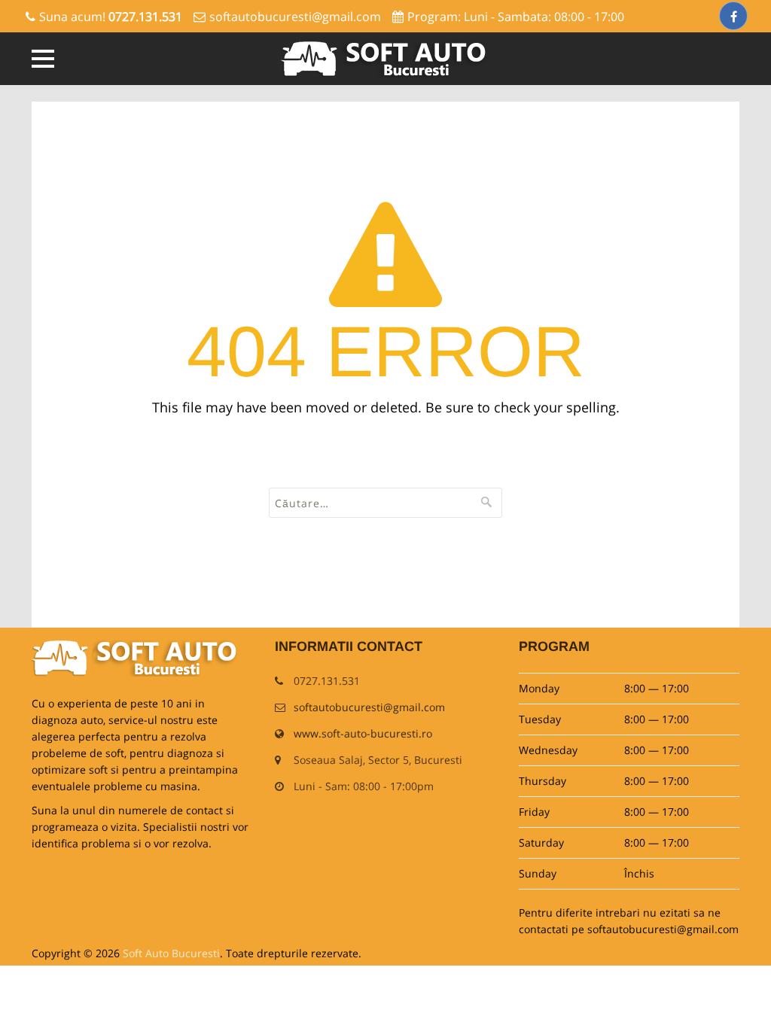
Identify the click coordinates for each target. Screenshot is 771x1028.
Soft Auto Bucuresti (171, 953)
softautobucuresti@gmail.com (295, 16)
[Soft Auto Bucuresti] (386, 58)
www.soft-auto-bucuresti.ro (363, 733)
